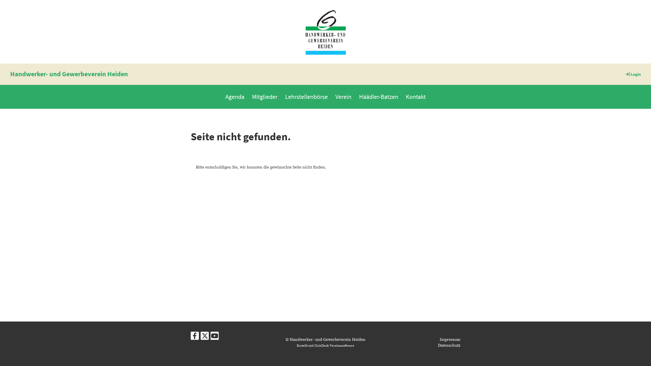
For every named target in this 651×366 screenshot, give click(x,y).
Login (636, 74)
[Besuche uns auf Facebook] (195, 337)
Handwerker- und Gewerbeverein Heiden (69, 74)
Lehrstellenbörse (306, 97)
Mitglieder (264, 97)
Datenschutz (449, 345)
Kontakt (416, 97)
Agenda (234, 97)
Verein (343, 97)
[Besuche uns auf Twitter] (205, 337)
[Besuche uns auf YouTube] (215, 337)
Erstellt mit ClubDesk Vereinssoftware (325, 346)
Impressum (450, 339)
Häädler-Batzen (378, 97)
